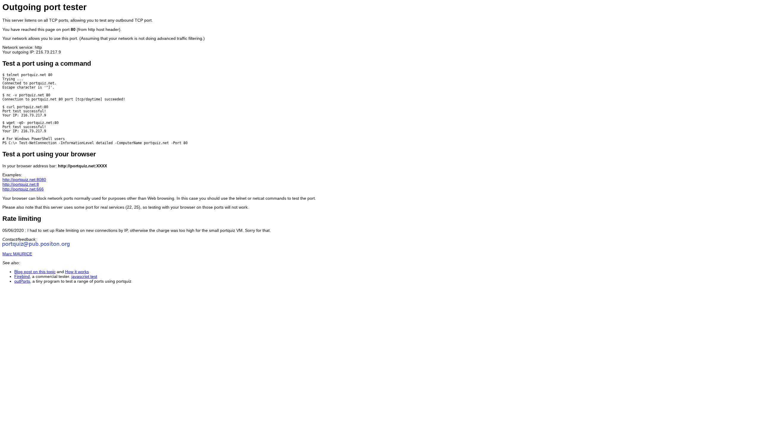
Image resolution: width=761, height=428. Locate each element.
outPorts (22, 281)
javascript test (84, 276)
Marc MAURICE (17, 253)
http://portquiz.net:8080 (24, 179)
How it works (77, 271)
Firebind (22, 276)
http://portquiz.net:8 (20, 184)
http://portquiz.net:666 (23, 189)
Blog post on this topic (35, 271)
